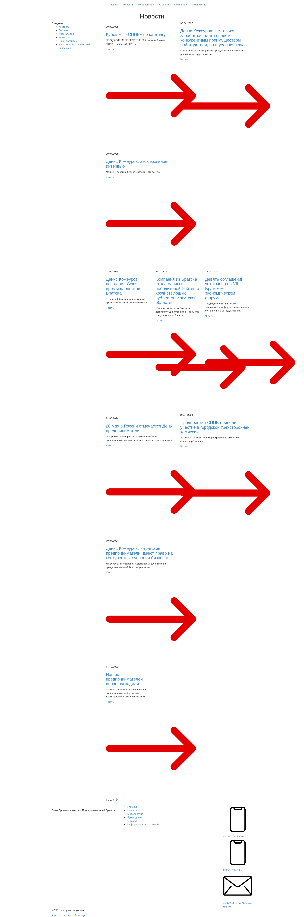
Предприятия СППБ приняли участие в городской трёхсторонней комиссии (214, 427)
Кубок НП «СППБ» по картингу (136, 34)
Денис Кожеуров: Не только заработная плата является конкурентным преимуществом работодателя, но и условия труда (213, 37)
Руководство (199, 4)
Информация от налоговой (143, 824)
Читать (110, 49)
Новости (128, 4)
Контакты (64, 26)
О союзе (164, 4)
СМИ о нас (180, 4)
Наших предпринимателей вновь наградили (124, 679)
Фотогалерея (66, 33)
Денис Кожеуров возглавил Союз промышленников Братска (123, 286)
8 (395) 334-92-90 (233, 836)
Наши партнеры (68, 40)
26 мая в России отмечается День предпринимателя (139, 428)
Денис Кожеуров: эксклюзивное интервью (136, 163)
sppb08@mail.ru (232, 903)
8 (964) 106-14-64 (233, 869)
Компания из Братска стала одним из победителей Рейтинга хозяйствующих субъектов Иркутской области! (177, 290)
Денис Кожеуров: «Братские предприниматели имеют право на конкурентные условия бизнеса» (139, 552)
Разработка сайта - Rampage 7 (69, 915)
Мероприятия (146, 4)
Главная (113, 4)
